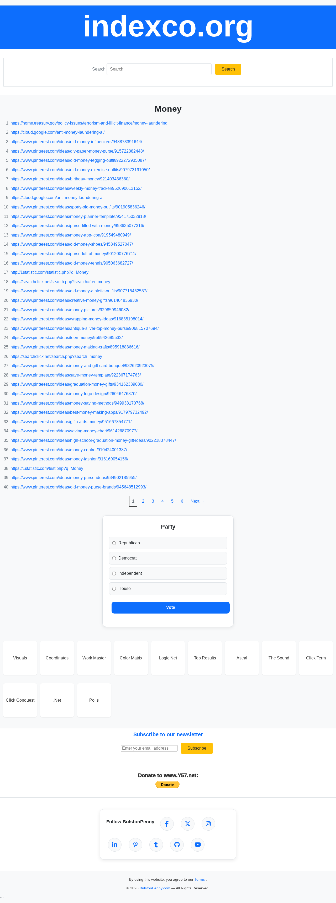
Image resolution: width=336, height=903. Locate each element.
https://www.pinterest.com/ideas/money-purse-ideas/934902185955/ (73, 477)
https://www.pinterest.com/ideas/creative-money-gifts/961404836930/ (74, 300)
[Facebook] (167, 824)
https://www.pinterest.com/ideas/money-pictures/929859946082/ (69, 310)
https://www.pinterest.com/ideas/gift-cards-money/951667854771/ (71, 422)
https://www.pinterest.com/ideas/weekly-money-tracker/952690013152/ (75, 188)
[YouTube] (197, 845)
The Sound (279, 658)
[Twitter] (188, 824)
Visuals (20, 658)
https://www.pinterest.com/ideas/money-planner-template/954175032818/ (78, 216)
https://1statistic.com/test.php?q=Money (46, 468)
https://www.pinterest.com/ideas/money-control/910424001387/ (68, 450)
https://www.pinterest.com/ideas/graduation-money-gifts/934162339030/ (76, 384)
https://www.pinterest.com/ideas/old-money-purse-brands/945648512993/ (78, 487)
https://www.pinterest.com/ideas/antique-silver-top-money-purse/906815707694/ (84, 328)
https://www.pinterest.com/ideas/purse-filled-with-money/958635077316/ (77, 225)
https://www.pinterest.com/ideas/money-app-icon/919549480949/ (70, 235)
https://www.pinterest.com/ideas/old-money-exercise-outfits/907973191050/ (80, 170)
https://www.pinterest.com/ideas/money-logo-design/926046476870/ (73, 393)
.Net (57, 700)
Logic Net (168, 658)
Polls (94, 700)
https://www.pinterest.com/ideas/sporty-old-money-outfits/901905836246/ (77, 207)
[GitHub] (177, 845)
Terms (200, 879)
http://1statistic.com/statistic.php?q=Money (49, 272)
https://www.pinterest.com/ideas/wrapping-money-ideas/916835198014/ (76, 319)
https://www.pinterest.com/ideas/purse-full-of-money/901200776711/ (73, 253)
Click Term (316, 658)
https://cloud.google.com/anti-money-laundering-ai (56, 197)
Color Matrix (131, 658)
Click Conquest (20, 700)
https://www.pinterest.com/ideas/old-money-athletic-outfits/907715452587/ (78, 291)
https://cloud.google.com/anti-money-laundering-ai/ (57, 132)
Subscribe (196, 748)
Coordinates (57, 658)
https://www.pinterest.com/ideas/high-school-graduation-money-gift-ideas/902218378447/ (93, 440)
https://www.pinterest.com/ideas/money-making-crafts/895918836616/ (74, 347)
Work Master (94, 658)
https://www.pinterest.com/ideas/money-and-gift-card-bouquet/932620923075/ (82, 365)
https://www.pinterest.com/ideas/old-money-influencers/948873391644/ (76, 141)
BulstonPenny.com (155, 888)
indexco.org (168, 26)
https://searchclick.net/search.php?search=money (56, 356)
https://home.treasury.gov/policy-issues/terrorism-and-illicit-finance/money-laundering (88, 123)
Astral (242, 658)
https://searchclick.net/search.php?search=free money (60, 282)
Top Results (205, 658)
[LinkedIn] (115, 845)
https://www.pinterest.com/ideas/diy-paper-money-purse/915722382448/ (77, 151)
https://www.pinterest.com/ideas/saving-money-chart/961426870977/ (73, 431)
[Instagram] (208, 824)
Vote (170, 607)
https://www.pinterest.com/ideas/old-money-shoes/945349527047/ (71, 244)
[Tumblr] (156, 845)
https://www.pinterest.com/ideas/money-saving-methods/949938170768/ (77, 403)
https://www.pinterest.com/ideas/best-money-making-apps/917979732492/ (79, 412)
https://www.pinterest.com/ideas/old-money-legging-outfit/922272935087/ (78, 160)
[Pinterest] (135, 845)
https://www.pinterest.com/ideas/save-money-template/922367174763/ (75, 375)
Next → (197, 501)
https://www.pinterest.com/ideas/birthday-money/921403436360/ (69, 179)
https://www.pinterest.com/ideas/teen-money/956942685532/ (66, 337)
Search (99, 69)
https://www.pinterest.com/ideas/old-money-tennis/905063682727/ (71, 263)
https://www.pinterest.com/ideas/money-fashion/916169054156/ (69, 459)
